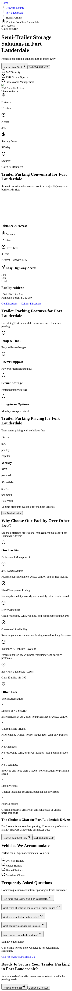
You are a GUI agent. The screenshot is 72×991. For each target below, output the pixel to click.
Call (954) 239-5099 (38, 67)
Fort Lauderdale (14, 12)
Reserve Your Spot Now (15, 838)
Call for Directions (31, 303)
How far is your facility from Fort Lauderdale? (25, 899)
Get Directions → (11, 303)
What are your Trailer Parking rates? (21, 917)
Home (4, 2)
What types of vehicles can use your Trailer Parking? (29, 908)
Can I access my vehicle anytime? (20, 935)
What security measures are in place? (22, 926)
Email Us (29, 956)
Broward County (15, 7)
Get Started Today (12, 513)
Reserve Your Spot (12, 67)
